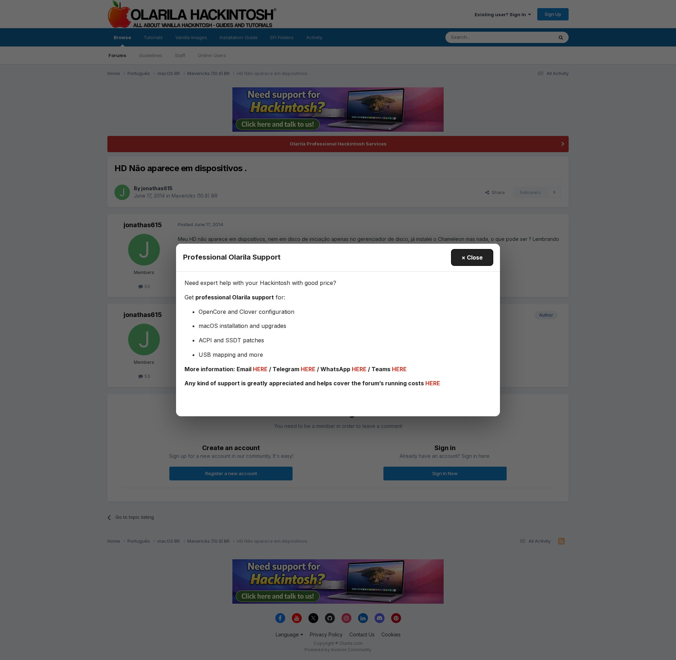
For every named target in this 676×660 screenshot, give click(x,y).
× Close (472, 257)
